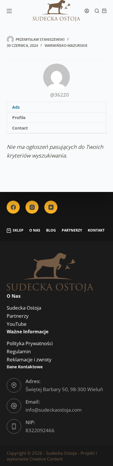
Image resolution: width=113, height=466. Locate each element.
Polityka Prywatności (30, 343)
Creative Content (46, 459)
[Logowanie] (87, 11)
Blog (51, 230)
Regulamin (19, 351)
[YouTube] (50, 207)
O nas (34, 230)
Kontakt (96, 230)
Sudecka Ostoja (24, 307)
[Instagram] (32, 207)
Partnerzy (72, 230)
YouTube (17, 324)
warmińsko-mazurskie (66, 45)
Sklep (18, 230)
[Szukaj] (97, 11)
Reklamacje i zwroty (29, 359)
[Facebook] (13, 207)
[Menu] (9, 11)
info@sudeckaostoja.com (53, 409)
